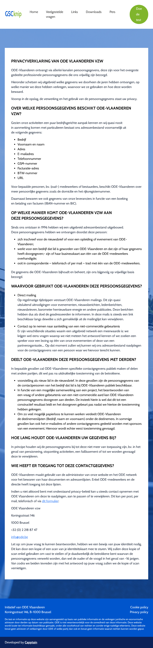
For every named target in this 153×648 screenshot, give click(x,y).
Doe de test (139, 14)
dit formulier (50, 501)
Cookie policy (139, 607)
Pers (112, 12)
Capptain (31, 642)
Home (34, 12)
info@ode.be (19, 537)
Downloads (94, 12)
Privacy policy (139, 612)
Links (74, 12)
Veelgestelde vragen (54, 14)
